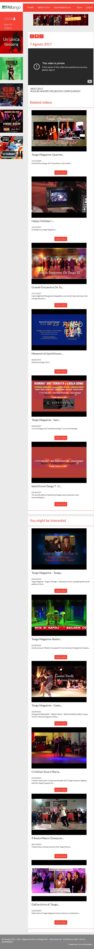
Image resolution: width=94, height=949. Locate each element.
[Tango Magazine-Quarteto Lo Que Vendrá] (61, 130)
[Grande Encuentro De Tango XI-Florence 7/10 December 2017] (61, 263)
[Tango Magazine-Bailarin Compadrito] (61, 615)
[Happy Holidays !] (61, 197)
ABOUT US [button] (43, 7)
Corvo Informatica (85, 944)
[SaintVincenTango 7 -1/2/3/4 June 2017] (61, 462)
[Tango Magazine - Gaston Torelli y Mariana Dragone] (61, 681)
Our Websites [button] (61, 7)
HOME (31, 7)
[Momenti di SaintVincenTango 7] (61, 329)
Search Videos (8, 26)
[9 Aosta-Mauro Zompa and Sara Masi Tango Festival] (61, 814)
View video (61, 172)
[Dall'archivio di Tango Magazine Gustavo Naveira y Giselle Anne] (61, 880)
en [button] (78, 7)
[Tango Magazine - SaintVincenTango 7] (61, 396)
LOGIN (89, 7)
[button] (59, 130)
